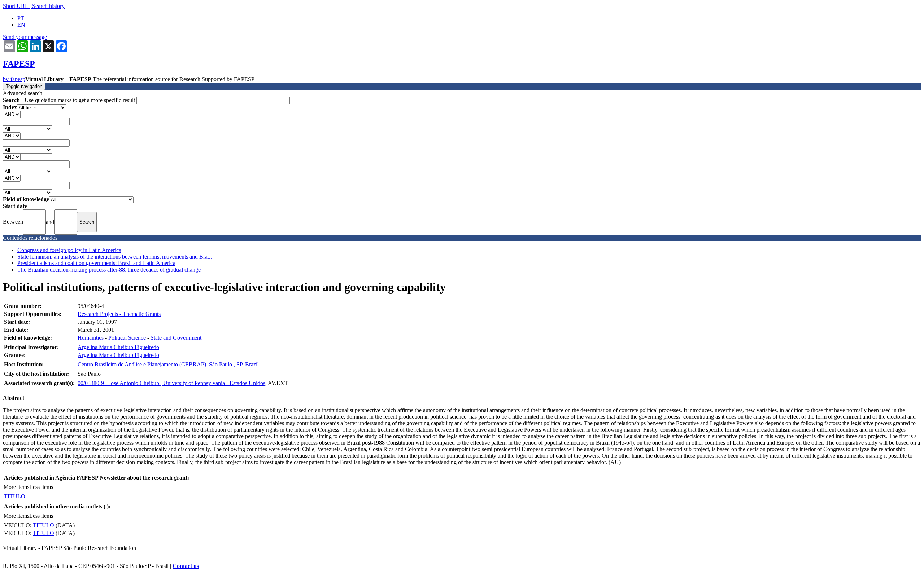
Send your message (25, 37)
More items (16, 487)
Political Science (127, 338)
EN (21, 25)
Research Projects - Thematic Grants (119, 314)
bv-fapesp (14, 79)
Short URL (15, 6)
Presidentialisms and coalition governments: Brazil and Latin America (96, 263)
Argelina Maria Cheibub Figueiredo (118, 347)
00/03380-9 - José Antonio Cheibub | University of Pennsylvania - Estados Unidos (171, 383)
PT (20, 18)
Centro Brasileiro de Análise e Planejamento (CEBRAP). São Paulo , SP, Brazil (168, 364)
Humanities (91, 338)
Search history (48, 6)
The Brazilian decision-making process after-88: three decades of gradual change (109, 269)
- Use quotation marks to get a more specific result (69, 100)
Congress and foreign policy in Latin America (69, 250)
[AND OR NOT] (12, 114)
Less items (41, 487)
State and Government (176, 338)
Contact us (186, 566)
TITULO (14, 496)
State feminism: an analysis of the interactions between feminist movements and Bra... (114, 256)
